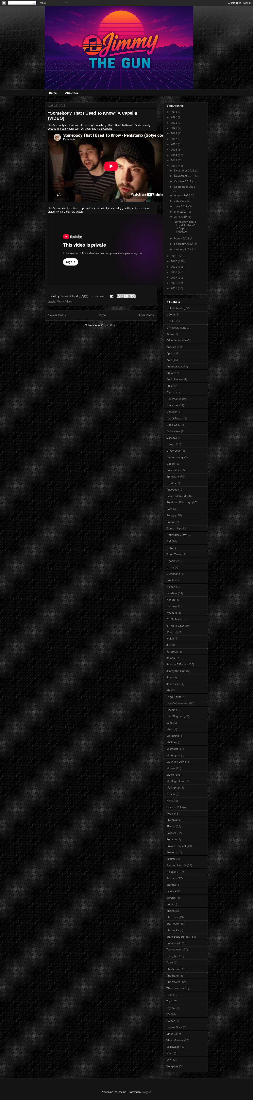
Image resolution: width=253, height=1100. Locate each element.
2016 (174, 144)
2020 (174, 128)
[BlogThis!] (122, 296)
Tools (169, 1001)
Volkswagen (173, 1046)
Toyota (170, 1008)
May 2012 (180, 211)
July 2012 (180, 200)
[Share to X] (126, 296)
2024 (174, 111)
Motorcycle (173, 755)
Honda (170, 599)
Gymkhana (173, 573)
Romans (171, 878)
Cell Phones (173, 398)
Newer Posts (57, 315)
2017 (174, 138)
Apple (170, 353)
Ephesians (172, 476)
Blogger (146, 1092)
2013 (174, 160)
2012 (174, 165)
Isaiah (170, 638)
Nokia (170, 800)
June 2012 (181, 206)
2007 (174, 277)
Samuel (171, 884)
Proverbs (172, 852)
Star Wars (172, 923)
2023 (174, 117)
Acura (170, 334)
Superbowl (173, 943)
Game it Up (173, 528)
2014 (174, 155)
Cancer (171, 392)
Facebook (172, 489)
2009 (174, 266)
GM (168, 541)
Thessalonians (175, 988)
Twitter (170, 1020)
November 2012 (184, 175)
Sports (170, 910)
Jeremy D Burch (176, 664)
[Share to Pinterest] (134, 296)
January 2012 (183, 249)
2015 (174, 149)
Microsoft (172, 748)
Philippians (173, 819)
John (169, 677)
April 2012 (181, 216)
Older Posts (145, 315)
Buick (169, 385)
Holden (170, 586)
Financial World (176, 496)
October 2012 (183, 181)
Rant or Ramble (176, 865)
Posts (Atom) (108, 325)
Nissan (170, 794)
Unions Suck (174, 1027)
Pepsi (169, 813)
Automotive (173, 366)
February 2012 (184, 243)
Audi (169, 360)
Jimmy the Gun (175, 670)
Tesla (169, 962)
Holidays (171, 593)
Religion (171, 871)
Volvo (169, 1053)
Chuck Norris (174, 418)
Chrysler (171, 411)
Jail (168, 645)
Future (170, 522)
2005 (174, 288)
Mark (169, 729)
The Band (172, 975)
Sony (169, 904)
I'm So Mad (173, 619)
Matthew (171, 742)
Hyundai (171, 612)
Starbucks (172, 930)
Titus (169, 994)
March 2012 (182, 238)
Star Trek (172, 917)
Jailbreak (172, 651)
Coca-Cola (173, 424)
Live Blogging (174, 716)
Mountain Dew (175, 761)
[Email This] (119, 296)
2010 (174, 261)
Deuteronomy (174, 457)
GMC (169, 547)
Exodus (171, 483)
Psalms (171, 858)
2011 (174, 255)
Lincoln (170, 709)
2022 (174, 122)
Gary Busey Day (176, 534)
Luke (169, 722)
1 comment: (99, 296)
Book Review (174, 379)
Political (171, 832)
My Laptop (173, 787)
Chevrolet (172, 405)
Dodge (170, 463)
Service (171, 897)
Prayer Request (176, 846)
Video (68, 301)
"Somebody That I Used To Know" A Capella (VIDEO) (184, 226)
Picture (170, 826)
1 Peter (171, 321)
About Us (71, 92)
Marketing (172, 735)
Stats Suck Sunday (178, 936)
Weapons (172, 1066)
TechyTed (172, 956)
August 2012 (182, 195)
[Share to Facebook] (130, 296)
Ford (169, 508)
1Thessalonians (176, 327)
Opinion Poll (173, 807)
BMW (169, 372)
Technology (173, 949)
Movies (170, 768)
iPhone (170, 632)
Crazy (170, 444)
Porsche (171, 839)
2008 (174, 272)
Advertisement (175, 340)
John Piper (173, 684)
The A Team (173, 969)
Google (171, 560)
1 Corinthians (174, 308)
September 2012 (184, 186)
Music (60, 301)
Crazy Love (173, 450)
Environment (174, 470)
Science (171, 891)
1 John (170, 314)
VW (168, 1059)
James (170, 657)
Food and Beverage (178, 502)
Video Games (174, 1040)
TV (168, 1014)
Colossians (173, 431)
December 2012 (184, 170)
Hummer (171, 606)
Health (170, 580)
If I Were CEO (175, 625)
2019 (174, 133)
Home (53, 92)
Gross (170, 567)
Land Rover (173, 696)
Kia (168, 690)
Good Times (174, 554)
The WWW (173, 981)
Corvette (171, 437)
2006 (174, 282)
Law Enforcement (177, 703)
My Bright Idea (175, 781)
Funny (170, 515)
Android (171, 346)
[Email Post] (111, 296)
